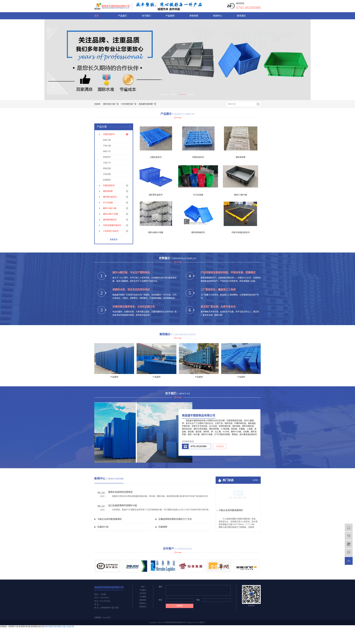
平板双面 (107, 174)
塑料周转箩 (108, 191)
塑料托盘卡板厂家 (111, 104)
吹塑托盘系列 (109, 185)
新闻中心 (217, 16)
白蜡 (63, 627)
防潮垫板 (107, 180)
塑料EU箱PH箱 (109, 208)
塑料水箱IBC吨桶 (110, 214)
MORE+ (256, 480)
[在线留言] (349, 553)
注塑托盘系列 (109, 134)
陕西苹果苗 (49, 627)
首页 (96, 16)
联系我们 (241, 16)
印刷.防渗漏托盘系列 (112, 225)
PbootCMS (107, 618)
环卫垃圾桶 (108, 203)
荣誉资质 (193, 16)
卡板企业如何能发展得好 (109, 519)
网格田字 (107, 157)
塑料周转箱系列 (110, 220)
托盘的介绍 (102, 527)
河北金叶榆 (70, 627)
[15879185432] (349, 536)
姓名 (160, 600)
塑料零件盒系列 (110, 197)
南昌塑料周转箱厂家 (147, 104)
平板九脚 (107, 146)
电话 (198, 600)
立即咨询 (220, 446)
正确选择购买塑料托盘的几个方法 (175, 519)
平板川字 (107, 163)
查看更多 (114, 239)
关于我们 (146, 16)
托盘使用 (162, 527)
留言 (160, 587)
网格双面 (107, 168)
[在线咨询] (349, 528)
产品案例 (170, 16)
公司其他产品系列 (111, 231)
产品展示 (122, 16)
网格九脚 (107, 140)
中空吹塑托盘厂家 (128, 104)
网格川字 (107, 151)
